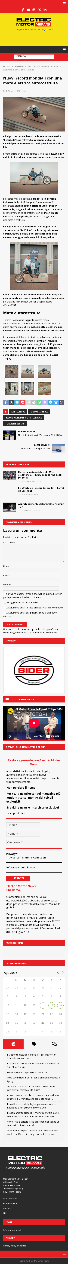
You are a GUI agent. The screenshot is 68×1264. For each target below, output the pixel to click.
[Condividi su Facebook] (6, 402)
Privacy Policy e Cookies (14, 1245)
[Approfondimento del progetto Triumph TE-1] (9, 507)
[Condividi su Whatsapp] (39, 402)
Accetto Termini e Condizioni (27, 857)
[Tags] (34, 1044)
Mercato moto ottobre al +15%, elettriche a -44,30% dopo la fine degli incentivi (40, 474)
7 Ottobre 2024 (13, 91)
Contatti (7, 1208)
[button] (63, 3)
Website (7, 584)
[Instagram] (34, 10)
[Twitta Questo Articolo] (11, 402)
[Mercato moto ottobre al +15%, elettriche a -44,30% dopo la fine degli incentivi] (9, 475)
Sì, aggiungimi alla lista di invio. (22, 602)
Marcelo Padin (10, 1198)
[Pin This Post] (22, 402)
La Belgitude (18, 411)
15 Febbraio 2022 (28, 510)
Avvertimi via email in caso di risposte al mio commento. (35, 607)
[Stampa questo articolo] (34, 402)
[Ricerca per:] (34, 56)
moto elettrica (39, 411)
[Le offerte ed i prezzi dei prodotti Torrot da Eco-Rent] (9, 491)
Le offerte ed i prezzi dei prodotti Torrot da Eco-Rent (41, 489)
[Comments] (54, 1044)
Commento (9, 542)
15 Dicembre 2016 (28, 494)
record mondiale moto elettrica (24, 417)
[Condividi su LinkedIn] (17, 402)
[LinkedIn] (45, 10)
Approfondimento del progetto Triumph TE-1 (41, 505)
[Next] (58, 670)
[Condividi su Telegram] (50, 402)
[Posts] (13, 1044)
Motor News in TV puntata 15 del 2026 (27, 1072)
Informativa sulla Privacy (20, 867)
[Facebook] (23, 10)
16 (60, 1005)
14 (42, 1005)
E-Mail (6, 575)
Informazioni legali (12, 1230)
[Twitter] (39, 10)
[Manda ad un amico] (28, 402)
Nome (6, 566)
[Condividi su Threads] (61, 402)
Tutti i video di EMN (22, 699)
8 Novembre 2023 (28, 481)
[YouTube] (28, 10)
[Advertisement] (35, 38)
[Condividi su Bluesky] (56, 402)
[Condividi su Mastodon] (45, 402)
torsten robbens (15, 423)
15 (51, 1005)
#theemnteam (10, 1203)
